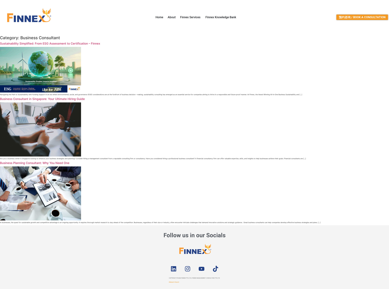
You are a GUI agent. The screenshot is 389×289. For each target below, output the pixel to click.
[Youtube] (201, 269)
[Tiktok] (215, 269)
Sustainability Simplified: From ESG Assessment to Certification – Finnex (50, 43)
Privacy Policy (174, 282)
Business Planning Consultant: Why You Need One (34, 163)
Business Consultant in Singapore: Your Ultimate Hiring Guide (42, 99)
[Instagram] (187, 269)
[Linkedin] (174, 269)
